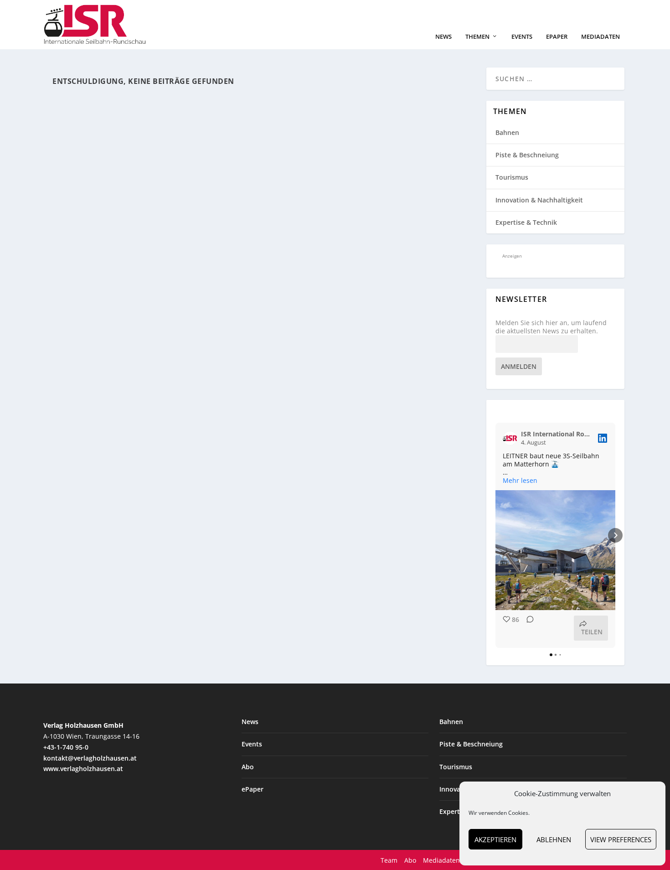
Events (521, 37)
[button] (495, 535)
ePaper (556, 37)
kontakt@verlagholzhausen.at (90, 758)
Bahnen (507, 132)
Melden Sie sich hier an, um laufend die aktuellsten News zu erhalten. (551, 327)
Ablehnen (553, 839)
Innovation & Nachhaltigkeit (539, 200)
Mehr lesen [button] (520, 480)
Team (389, 860)
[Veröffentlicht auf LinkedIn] (602, 438)
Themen (477, 37)
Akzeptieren (495, 839)
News (443, 37)
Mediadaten (600, 37)
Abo (248, 766)
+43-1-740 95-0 (65, 747)
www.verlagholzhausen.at (83, 768)
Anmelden (518, 366)
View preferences (620, 839)
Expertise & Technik (526, 222)
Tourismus (511, 177)
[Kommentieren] (527, 628)
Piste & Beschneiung (527, 154)
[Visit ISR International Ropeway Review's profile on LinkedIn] (512, 438)
